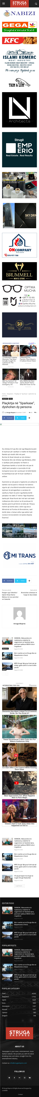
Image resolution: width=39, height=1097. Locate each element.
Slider (10, 398)
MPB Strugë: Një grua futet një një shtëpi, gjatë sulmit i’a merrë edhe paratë (25, 665)
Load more (18, 886)
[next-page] (6, 674)
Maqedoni (10, 394)
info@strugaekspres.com (18, 1063)
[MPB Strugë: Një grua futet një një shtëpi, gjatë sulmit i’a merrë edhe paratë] (7, 666)
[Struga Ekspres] (3, 412)
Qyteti (4, 669)
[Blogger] (9, 1078)
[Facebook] (14, 1078)
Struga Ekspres (10, 412)
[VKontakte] (30, 1078)
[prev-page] (3, 674)
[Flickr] (19, 1078)
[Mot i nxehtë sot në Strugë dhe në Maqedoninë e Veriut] (7, 656)
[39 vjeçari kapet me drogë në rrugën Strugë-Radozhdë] (7, 878)
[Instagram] (25, 1078)
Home (4, 394)
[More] (29, 418)
